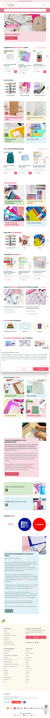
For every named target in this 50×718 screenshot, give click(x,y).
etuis (31, 578)
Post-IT (27, 675)
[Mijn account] (43, 5)
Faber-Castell (29, 657)
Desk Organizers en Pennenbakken (11, 664)
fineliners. (14, 586)
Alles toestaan (41, 369)
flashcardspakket (32, 586)
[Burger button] (5, 5)
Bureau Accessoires (8, 662)
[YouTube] (37, 642)
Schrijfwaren (6, 657)
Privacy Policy (24, 698)
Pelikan (27, 662)
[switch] (46, 713)
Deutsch (26, 715)
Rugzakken (6, 670)
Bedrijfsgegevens (17, 698)
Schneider (28, 666)
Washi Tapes (6, 679)
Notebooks (6, 673)
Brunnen (27, 659)
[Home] (11, 5)
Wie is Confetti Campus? (9, 644)
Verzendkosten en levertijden (10, 635)
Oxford (27, 655)
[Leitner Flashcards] (10, 524)
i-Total (27, 681)
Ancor (27, 677)
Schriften (6, 675)
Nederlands (18, 715)
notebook (31, 585)
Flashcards (6, 653)
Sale (5, 681)
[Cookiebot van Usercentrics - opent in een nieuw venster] (43, 348)
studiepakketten (24, 467)
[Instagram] (33, 642)
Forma (27, 664)
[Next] (47, 56)
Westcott (28, 673)
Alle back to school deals (40, 47)
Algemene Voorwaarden (8, 698)
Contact (5, 631)
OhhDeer (28, 679)
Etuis (5, 668)
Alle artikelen (43, 287)
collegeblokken (18, 578)
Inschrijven (36, 637)
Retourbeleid (6, 639)
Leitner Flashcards (25, 579)
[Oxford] (24, 524)
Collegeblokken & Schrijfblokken (10, 655)
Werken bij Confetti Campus (33, 698)
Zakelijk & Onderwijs (8, 642)
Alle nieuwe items (42, 149)
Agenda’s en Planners (8, 659)
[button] (15, 71)
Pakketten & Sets (7, 651)
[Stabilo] (16, 702)
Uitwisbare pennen (8, 677)
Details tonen (43, 365)
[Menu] (48, 705)
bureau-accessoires (22, 597)
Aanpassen (24, 369)
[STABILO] (39, 524)
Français (34, 715)
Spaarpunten (6, 637)
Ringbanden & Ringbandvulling (10, 666)
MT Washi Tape (29, 668)
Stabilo (27, 651)
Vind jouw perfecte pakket (12, 474)
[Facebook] (35, 642)
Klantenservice (7, 633)
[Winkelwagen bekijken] (45, 5)
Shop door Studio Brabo (8, 699)
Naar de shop (9, 611)
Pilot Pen (27, 670)
